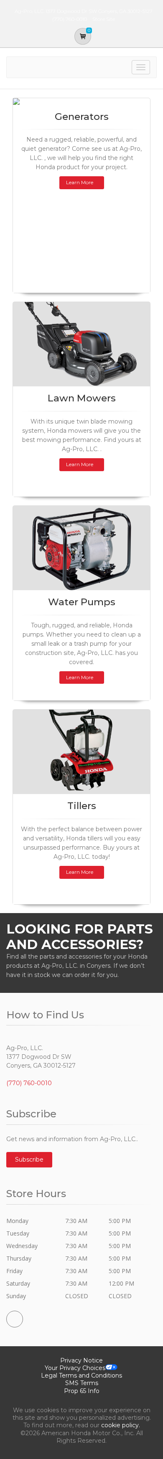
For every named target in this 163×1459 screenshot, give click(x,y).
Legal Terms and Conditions (81, 1375)
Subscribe (29, 1159)
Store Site (103, 19)
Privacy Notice (81, 1360)
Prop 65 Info (81, 1391)
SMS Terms (81, 1383)
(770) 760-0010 (29, 1083)
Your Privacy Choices (75, 1368)
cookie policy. (120, 1425)
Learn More (79, 182)
